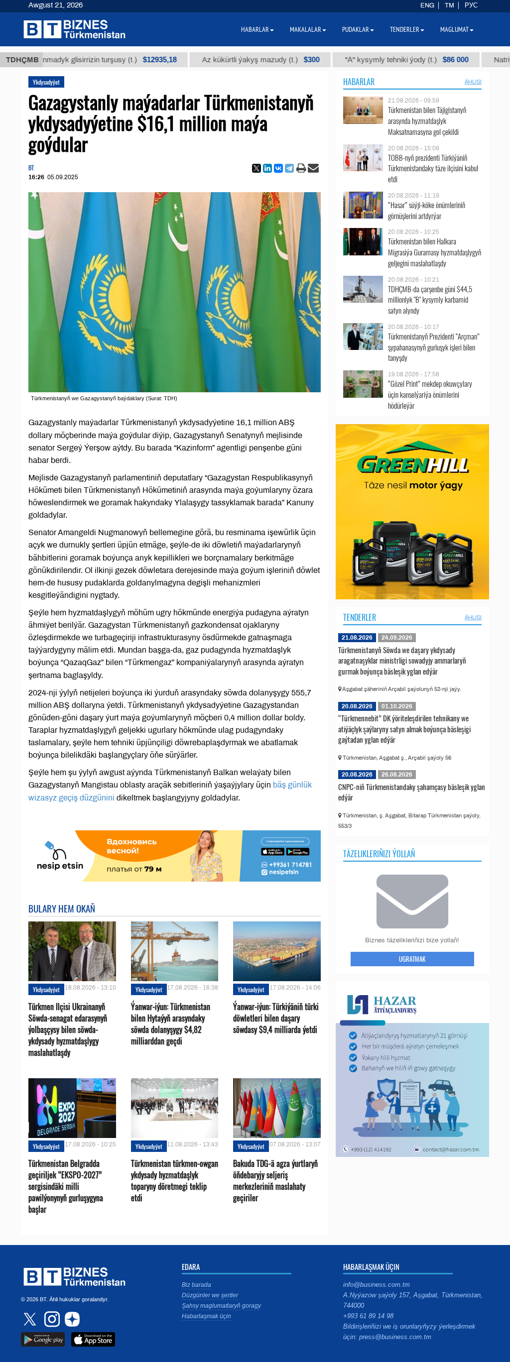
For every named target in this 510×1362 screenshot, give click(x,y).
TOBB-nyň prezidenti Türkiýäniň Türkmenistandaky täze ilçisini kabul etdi (433, 168)
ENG (427, 5)
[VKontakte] (278, 168)
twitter (31, 1319)
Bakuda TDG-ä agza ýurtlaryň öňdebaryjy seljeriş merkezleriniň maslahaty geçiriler (275, 1181)
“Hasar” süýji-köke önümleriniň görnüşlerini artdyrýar (426, 210)
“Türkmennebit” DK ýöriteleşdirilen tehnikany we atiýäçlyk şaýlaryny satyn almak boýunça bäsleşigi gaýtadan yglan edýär (404, 728)
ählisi (473, 82)
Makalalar (305, 29)
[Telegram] (289, 168)
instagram (51, 1319)
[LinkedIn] (267, 168)
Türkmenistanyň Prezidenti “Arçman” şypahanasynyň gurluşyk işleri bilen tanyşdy (434, 347)
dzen (71, 1319)
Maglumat (454, 29)
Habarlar (359, 82)
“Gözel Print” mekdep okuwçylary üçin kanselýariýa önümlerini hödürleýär (430, 394)
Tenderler (359, 617)
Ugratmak (412, 959)
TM (449, 5)
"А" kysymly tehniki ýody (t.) (375, 60)
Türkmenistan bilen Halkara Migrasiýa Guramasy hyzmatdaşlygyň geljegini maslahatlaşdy (434, 252)
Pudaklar (355, 29)
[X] (256, 168)
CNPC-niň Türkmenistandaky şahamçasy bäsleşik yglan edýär (411, 792)
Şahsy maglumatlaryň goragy (221, 1305)
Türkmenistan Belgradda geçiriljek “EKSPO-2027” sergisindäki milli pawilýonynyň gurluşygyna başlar (65, 1187)
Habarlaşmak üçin (206, 1316)
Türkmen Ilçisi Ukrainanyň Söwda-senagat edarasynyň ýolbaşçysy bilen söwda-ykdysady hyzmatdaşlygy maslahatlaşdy (67, 1030)
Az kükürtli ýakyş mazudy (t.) (229, 60)
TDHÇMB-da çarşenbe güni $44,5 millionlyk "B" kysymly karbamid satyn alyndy (430, 300)
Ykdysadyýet (46, 82)
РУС (471, 5)
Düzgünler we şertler (210, 1295)
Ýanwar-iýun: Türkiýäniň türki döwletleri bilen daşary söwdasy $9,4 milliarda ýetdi (276, 1018)
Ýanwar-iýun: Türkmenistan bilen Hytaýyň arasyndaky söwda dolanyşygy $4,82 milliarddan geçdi (170, 1024)
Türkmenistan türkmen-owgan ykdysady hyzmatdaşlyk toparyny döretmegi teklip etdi (174, 1181)
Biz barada (196, 1284)
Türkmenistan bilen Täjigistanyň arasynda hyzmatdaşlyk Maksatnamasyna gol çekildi (427, 121)
